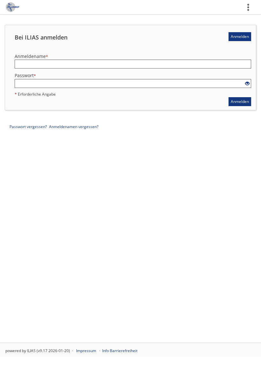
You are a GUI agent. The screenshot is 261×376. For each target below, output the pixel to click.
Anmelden (240, 36)
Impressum (86, 350)
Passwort (25, 75)
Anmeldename (31, 56)
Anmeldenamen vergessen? (73, 126)
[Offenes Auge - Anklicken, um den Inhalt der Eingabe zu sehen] (247, 84)
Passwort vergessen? (28, 126)
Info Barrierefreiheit (120, 350)
